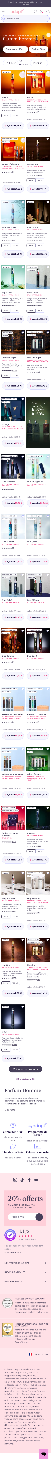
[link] (41, 11)
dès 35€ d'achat (13, 1158)
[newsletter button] (39, 1217)
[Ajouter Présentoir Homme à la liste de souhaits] (47, 689)
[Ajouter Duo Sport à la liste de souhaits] (47, 630)
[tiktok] (22, 1179)
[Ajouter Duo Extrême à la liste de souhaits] (22, 456)
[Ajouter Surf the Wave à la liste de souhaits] (22, 202)
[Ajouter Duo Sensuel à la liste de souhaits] (22, 630)
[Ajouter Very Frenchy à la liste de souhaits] (22, 873)
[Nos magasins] (35, 11)
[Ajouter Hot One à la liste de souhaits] (22, 940)
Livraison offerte (13, 1152)
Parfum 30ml (38, 49)
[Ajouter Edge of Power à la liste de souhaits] (47, 749)
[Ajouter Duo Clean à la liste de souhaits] (47, 516)
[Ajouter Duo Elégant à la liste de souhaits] (47, 575)
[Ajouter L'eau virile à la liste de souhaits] (47, 267)
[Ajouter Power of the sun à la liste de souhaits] (22, 139)
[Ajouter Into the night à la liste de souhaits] (47, 332)
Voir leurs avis (12, 1252)
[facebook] (29, 1179)
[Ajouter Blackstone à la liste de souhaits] (47, 202)
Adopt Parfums (9, 35)
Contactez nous (13, 1132)
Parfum (21, 35)
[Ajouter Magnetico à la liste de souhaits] (47, 139)
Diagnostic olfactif (15, 49)
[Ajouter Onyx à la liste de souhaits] (22, 1006)
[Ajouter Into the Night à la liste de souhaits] (22, 332)
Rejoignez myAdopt (37, 1141)
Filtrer (12, 63)
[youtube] (36, 1180)
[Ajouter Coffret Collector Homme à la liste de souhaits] (22, 808)
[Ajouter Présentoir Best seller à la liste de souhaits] (22, 689)
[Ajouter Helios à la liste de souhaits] (22, 72)
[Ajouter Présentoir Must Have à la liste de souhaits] (22, 749)
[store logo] (16, 11)
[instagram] (15, 1179)
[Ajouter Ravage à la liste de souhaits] (22, 399)
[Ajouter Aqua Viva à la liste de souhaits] (22, 267)
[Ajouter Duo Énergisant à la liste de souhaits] (47, 456)
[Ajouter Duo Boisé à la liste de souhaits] (22, 575)
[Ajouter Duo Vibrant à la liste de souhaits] (22, 516)
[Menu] (3, 11)
